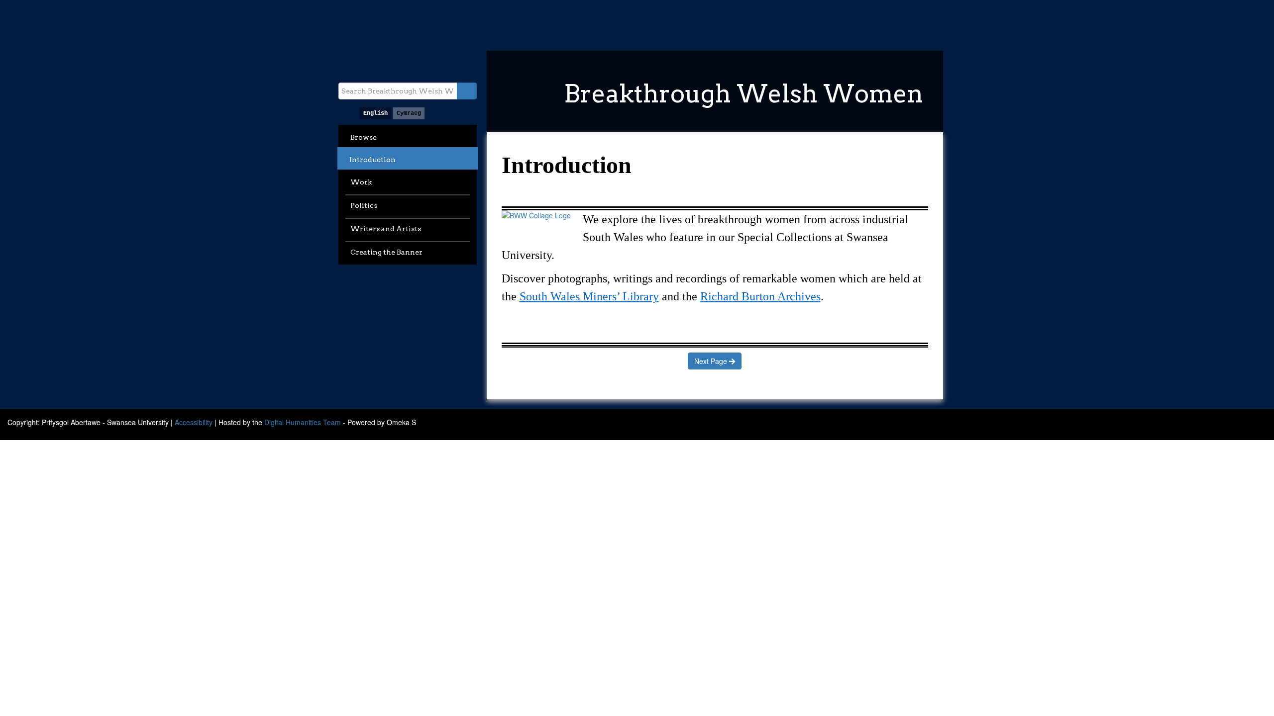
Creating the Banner (386, 252)
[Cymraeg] (408, 113)
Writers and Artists (385, 229)
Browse (363, 137)
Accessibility (193, 422)
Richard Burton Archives (760, 296)
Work (361, 182)
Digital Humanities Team (302, 422)
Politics (363, 205)
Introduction (372, 160)
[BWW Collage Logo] (536, 215)
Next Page (711, 361)
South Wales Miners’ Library (589, 296)
